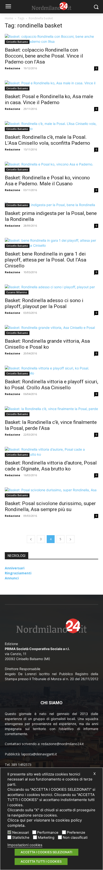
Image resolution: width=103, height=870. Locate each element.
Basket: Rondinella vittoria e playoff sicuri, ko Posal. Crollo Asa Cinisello (51, 384)
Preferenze (76, 832)
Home (9, 18)
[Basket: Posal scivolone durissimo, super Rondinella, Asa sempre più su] (51, 492)
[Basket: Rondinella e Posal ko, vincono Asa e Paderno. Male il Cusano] (51, 167)
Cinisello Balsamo (17, 41)
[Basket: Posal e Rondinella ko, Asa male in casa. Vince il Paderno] (51, 85)
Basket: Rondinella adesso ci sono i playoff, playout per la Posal (44, 303)
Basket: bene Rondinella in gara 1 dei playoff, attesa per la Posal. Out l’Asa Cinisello (45, 260)
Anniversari (14, 568)
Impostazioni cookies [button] (24, 845)
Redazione (12, 68)
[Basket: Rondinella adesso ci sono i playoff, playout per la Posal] (51, 289)
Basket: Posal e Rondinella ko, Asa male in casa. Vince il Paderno (49, 99)
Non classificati (75, 837)
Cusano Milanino (16, 292)
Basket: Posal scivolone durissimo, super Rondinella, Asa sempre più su (50, 506)
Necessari (20, 832)
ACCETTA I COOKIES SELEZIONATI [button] (46, 852)
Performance (47, 832)
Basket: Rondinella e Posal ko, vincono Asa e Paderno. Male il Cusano (47, 181)
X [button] (94, 774)
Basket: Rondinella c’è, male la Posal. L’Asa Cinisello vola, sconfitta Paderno (47, 140)
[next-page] (70, 539)
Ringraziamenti (18, 573)
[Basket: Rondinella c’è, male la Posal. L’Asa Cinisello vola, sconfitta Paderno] (51, 126)
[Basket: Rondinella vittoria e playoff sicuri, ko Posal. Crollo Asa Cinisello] (51, 371)
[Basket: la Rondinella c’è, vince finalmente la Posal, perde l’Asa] (51, 411)
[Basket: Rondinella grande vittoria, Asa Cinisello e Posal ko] (51, 330)
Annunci (12, 578)
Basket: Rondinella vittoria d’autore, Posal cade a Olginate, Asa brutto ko (51, 466)
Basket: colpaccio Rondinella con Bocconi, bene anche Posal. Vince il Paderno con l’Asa (44, 56)
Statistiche (20, 837)
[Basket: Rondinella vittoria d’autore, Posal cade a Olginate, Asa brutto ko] (51, 452)
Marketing (46, 837)
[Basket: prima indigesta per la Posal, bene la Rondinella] (51, 204)
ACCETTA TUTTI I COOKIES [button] (41, 861)
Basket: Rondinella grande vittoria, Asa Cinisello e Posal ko (47, 344)
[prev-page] (31, 539)
